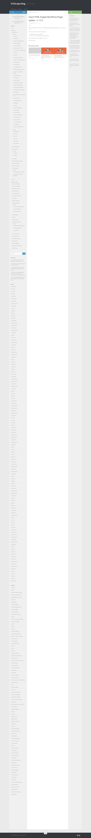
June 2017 (13, 449)
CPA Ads (15, 52)
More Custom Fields (17, 211)
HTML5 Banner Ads (17, 75)
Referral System (16, 98)
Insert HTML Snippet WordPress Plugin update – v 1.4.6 (74, 55)
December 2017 (14, 434)
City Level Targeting (17, 45)
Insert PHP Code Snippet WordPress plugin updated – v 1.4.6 (75, 65)
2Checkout (16, 36)
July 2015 (13, 498)
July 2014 (13, 517)
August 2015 (14, 495)
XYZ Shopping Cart (15, 168)
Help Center (26, 9)
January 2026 (14, 301)
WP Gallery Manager (15, 243)
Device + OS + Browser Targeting (19, 59)
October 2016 (14, 469)
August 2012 (14, 568)
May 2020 (13, 369)
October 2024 (14, 327)
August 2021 (14, 357)
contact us (33, 38)
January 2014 (14, 532)
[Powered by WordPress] (14, 835)
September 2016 (14, 471)
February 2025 (14, 320)
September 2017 (14, 442)
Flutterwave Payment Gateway (19, 69)
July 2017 (13, 447)
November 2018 (14, 408)
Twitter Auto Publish (15, 236)
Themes (14, 129)
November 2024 (14, 325)
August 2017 (14, 444)
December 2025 (14, 303)
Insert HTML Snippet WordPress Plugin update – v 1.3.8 (46, 57)
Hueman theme (23, 835)
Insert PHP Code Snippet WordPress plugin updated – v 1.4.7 (75, 60)
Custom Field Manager (16, 186)
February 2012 (14, 580)
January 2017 (14, 461)
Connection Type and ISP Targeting (19, 50)
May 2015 (13, 503)
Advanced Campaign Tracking (19, 206)
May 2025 (13, 313)
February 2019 (14, 400)
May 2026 (13, 293)
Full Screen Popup (15, 191)
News (13, 28)
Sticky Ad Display (17, 112)
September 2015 (14, 493)
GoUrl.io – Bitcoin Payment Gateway (17, 660)
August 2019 (14, 388)
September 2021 (14, 354)
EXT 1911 (15, 136)
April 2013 (13, 551)
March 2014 (14, 527)
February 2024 (14, 340)
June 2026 (13, 291)
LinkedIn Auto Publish (16, 200)
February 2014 (14, 529)
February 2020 (14, 374)
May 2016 (13, 481)
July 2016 (13, 476)
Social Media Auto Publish (16, 731)
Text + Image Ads (17, 119)
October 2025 (14, 306)
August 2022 (14, 344)
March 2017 (14, 456)
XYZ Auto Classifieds (15, 146)
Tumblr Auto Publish (15, 233)
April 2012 (13, 578)
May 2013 (13, 549)
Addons (14, 34)
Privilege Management (18, 228)
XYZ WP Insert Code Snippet (17, 245)
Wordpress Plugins (15, 182)
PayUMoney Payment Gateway (19, 89)
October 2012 (14, 563)
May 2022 (13, 347)
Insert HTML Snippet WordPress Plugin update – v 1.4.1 (59, 57)
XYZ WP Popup (14, 248)
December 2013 (14, 534)
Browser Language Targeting (19, 40)
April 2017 (13, 454)
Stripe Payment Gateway (18, 114)
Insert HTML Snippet (33, 12)
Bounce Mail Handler (17, 209)
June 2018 (13, 420)
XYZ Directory (14, 158)
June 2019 (13, 393)
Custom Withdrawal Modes (18, 57)
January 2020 (14, 376)
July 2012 (13, 571)
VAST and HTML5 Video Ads (18, 126)
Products (13, 179)
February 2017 (14, 459)
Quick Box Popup (15, 219)
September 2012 (14, 566)
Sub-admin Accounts (17, 117)
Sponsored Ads (16, 110)
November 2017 (14, 437)
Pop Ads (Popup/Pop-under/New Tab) (18, 704)
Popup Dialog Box (15, 214)
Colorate (15, 152)
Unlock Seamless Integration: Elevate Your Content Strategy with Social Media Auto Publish (18, 278)
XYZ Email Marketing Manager (17, 161)
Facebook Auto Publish (16, 188)
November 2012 (14, 561)
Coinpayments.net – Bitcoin (18, 48)
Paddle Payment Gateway (18, 82)
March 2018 (14, 427)
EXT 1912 (15, 138)
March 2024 (14, 337)
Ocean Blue (16, 141)
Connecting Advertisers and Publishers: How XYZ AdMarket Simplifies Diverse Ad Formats (17, 269)
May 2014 (13, 522)
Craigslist (15, 155)
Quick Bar (14, 217)
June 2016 (13, 478)
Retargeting (16, 102)
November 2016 (14, 466)
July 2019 (13, 391)
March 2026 (14, 296)
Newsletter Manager (15, 202)
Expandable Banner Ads (18, 67)
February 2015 (14, 510)
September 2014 (14, 515)
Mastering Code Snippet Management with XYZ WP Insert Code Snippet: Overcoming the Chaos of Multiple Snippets (18, 273)
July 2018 (13, 417)
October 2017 (14, 439)
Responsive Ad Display (17, 100)
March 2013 (14, 554)
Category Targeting (17, 43)
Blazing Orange (16, 131)
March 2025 (14, 318)
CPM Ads (15, 55)
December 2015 (14, 490)
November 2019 (14, 381)
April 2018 (13, 425)
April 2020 (13, 371)
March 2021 (14, 364)
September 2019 (14, 386)
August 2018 (14, 415)
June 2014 (13, 520)
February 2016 (14, 488)
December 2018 (14, 405)
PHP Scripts (14, 30)
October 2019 (14, 383)
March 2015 (14, 507)
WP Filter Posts (15, 241)
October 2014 (14, 512)
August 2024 (14, 332)
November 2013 (14, 537)
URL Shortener (16, 230)
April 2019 (13, 398)
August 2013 (14, 544)
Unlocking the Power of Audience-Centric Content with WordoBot (75, 24)
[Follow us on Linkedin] (24, 12)
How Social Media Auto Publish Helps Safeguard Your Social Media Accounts (74, 19)
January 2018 (14, 432)
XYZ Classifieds (14, 149)
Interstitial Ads (16, 77)
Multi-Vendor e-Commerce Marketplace (18, 680)
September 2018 (14, 413)
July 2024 (13, 335)
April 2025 (13, 315)
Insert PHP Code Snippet (16, 195)
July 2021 (13, 359)
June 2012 (13, 573)
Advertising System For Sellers (17, 597)
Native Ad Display (17, 80)
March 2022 (14, 349)
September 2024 (14, 330)
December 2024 (14, 323)
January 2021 (14, 366)
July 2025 (13, 308)
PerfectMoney (16, 92)
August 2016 (14, 473)
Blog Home (20, 9)
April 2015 (13, 505)
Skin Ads (15, 105)
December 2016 (14, 464)
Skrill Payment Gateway (18, 107)
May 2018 (13, 422)
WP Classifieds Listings (16, 238)
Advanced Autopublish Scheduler (19, 225)
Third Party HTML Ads (15, 748)
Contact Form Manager (16, 183)
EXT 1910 (15, 133)
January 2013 (14, 559)
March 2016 (14, 486)
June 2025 (13, 310)
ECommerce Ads (17, 62)
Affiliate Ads (16, 38)
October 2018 (14, 410)
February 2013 (14, 556)
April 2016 (13, 483)
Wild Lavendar (16, 143)
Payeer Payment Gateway (18, 85)
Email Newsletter (17, 64)
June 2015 (13, 500)
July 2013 (13, 546)
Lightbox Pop (14, 198)
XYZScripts (32, 23)
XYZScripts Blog (18, 3)
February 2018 (14, 430)
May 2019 (13, 396)
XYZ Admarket (14, 32)
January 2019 (14, 403)
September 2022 (14, 342)
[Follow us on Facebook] (23, 12)
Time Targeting (16, 124)
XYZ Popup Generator (16, 165)
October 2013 (14, 539)
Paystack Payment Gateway (18, 87)
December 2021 (14, 352)
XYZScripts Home (14, 9)
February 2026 (14, 298)
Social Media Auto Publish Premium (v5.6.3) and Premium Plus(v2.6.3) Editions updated (75, 47)
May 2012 (13, 576)
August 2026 (14, 286)
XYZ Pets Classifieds (15, 163)
